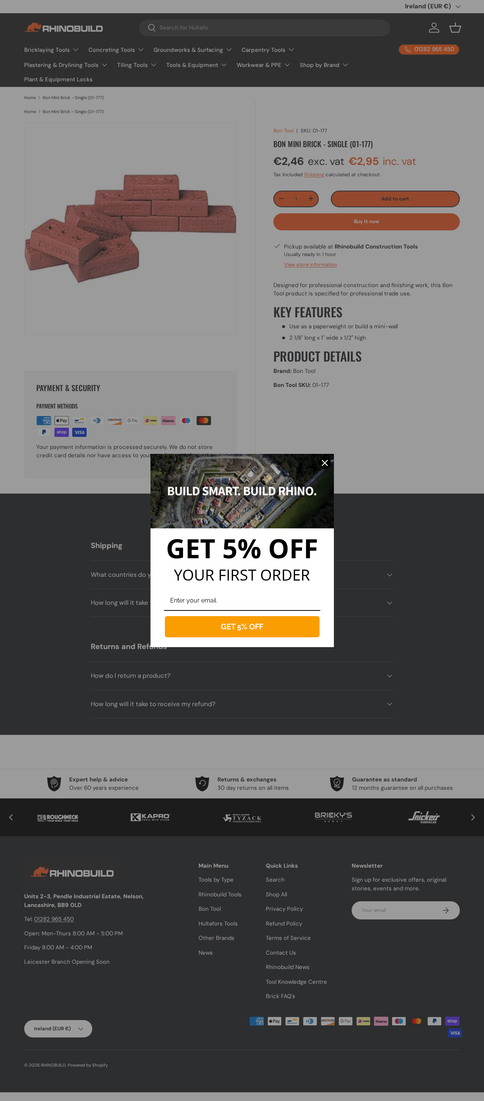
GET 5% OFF (242, 626)
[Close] (325, 463)
